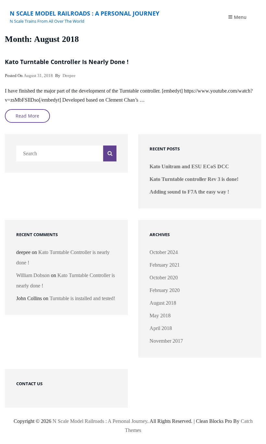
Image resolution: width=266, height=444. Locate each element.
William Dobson (33, 275)
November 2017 (166, 341)
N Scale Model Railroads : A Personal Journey (84, 13)
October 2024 (164, 252)
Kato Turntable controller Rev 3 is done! (194, 179)
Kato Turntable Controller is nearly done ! (66, 62)
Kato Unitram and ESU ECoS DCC (189, 166)
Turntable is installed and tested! (82, 298)
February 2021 (165, 265)
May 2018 (160, 315)
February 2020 (165, 290)
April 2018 (161, 328)
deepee (69, 75)
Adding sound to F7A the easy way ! (189, 192)
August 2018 (163, 303)
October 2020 (164, 277)
